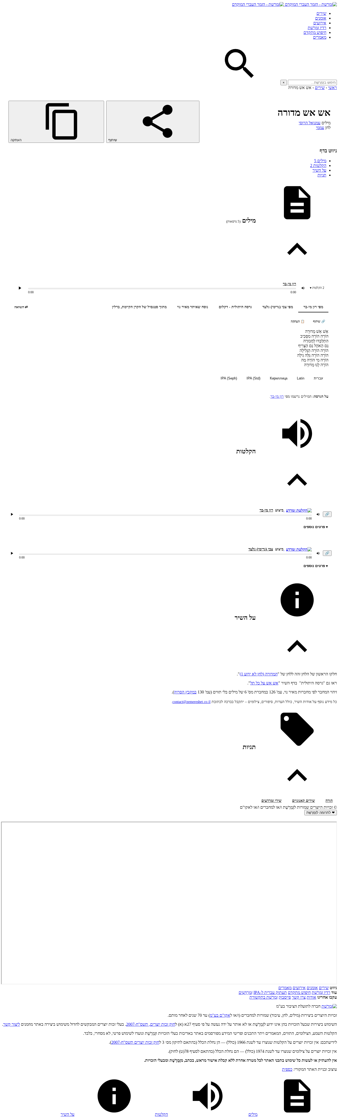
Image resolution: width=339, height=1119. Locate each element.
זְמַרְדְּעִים (245, 992)
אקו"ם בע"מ (220, 1015)
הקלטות (318, 165)
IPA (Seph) (229, 378)
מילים (320, 160)
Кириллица (278, 378)
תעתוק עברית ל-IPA (270, 992)
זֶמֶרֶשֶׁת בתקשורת (263, 997)
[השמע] (11, 514)
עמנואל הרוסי (309, 123)
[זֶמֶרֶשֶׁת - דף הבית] (329, 1006)
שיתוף (113, 140)
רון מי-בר (289, 284)
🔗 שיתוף (319, 321)
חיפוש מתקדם (315, 32)
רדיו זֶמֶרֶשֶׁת (321, 992)
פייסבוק (285, 997)
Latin (300, 378)
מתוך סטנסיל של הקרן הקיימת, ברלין (139, 307)
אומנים (320, 18)
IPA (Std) (253, 378)
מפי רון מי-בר (313, 307)
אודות (311, 997)
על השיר (319, 170)
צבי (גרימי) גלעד (260, 549)
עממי (320, 127)
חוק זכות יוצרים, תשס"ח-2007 (150, 1024)
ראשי (332, 87)
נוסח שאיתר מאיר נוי (192, 307)
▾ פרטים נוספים (316, 527)
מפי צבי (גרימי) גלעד (277, 307)
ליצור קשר (11, 1024)
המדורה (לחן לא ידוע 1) (259, 674)
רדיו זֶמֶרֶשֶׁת (317, 27)
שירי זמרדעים (271, 801)
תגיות (322, 175)
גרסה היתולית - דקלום (235, 307)
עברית (318, 378)
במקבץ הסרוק (185, 692)
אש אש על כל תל (264, 683)
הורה (329, 801)
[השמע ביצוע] (20, 288)
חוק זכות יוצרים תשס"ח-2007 (135, 1042)
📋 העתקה (298, 321)
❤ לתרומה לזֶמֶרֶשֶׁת (320, 813)
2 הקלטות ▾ (317, 288)
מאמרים (319, 37)
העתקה (17, 140)
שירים (321, 13)
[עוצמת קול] (303, 288)
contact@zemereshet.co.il (191, 702)
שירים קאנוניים (303, 801)
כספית (287, 1069)
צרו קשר (299, 997)
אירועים (319, 23)
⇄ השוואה (21, 307)
